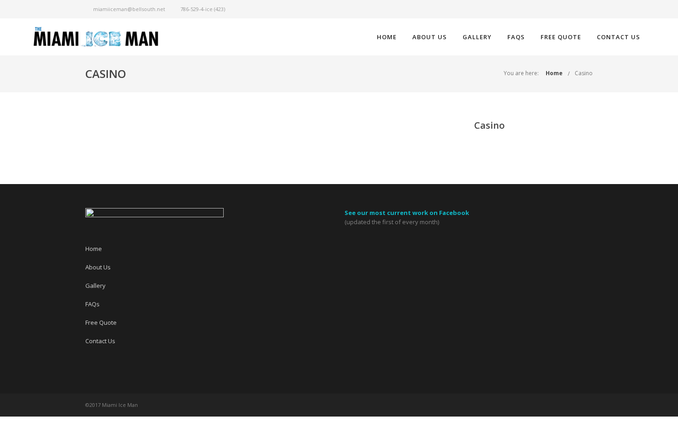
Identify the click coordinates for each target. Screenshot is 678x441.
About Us (429, 37)
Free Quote (561, 37)
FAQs (516, 37)
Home (387, 37)
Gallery (477, 37)
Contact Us (618, 37)
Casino (584, 73)
